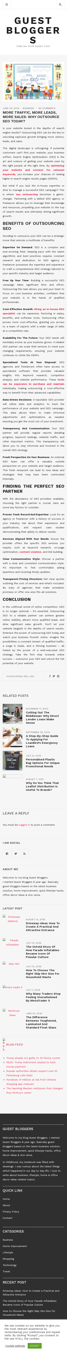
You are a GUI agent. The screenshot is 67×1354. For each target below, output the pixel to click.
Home (6, 1198)
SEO (32, 676)
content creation (30, 551)
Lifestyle (8, 1252)
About (6, 1205)
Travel (6, 1271)
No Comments (47, 108)
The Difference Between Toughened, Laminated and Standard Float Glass (41, 1022)
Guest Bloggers (33, 30)
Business (28, 108)
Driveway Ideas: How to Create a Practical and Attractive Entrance (43, 926)
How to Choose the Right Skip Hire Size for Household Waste (42, 973)
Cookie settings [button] (15, 1345)
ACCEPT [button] (34, 1345)
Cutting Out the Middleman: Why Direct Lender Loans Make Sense (42, 717)
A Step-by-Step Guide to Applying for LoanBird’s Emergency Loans (42, 741)
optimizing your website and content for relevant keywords (33, 170)
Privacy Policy (11, 1211)
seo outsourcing (27, 194)
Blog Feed (14, 1044)
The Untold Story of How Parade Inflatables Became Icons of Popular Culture (42, 952)
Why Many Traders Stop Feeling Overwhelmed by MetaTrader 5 (43, 997)
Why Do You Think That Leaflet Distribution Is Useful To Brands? (42, 786)
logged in (24, 824)
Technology (9, 1265)
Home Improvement (15, 1246)
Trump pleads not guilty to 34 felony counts (33, 1057)
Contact (7, 1217)
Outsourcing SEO (17, 676)
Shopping (8, 1258)
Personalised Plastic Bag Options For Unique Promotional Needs (43, 763)
